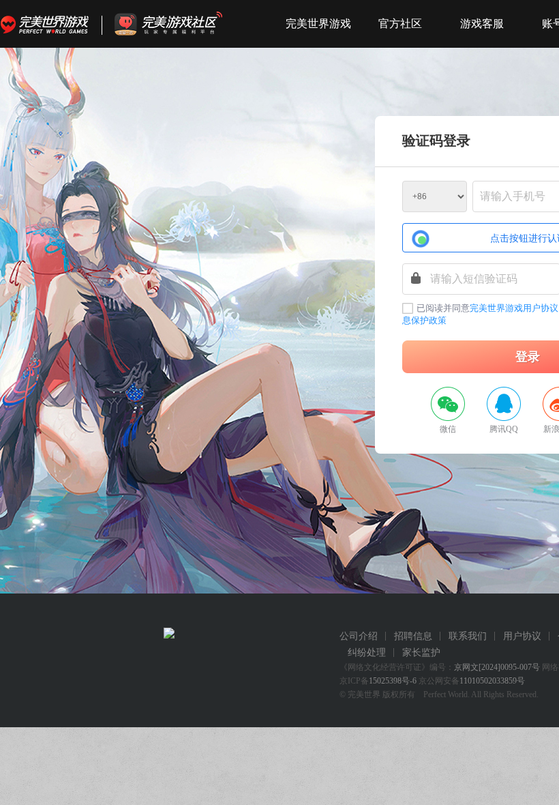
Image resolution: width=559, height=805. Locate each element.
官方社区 (400, 23)
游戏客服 (482, 23)
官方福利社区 (181, 24)
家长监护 (421, 652)
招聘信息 (413, 636)
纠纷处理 (367, 652)
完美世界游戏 (47, 24)
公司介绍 (358, 636)
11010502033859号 (492, 681)
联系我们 (468, 636)
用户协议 (522, 636)
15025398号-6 (393, 681)
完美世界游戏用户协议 (514, 308)
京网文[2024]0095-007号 (497, 667)
